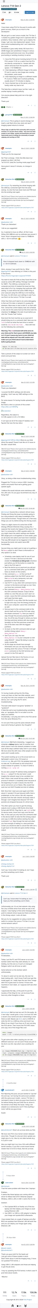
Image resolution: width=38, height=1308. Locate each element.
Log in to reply (30, 12)
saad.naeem (9, 1182)
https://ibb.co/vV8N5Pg (9, 407)
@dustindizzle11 (6, 1130)
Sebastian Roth (10, 179)
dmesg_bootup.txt (7, 864)
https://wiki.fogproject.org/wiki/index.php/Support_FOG (17, 207)
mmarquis (8, 20)
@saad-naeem (6, 1248)
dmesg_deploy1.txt (7, 866)
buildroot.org (5, 761)
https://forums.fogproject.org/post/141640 (16, 276)
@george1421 (6, 152)
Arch (20, 1019)
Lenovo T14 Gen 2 (21, 256)
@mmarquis (5, 121)
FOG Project (27, 1299)
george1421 (9, 115)
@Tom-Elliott (15, 440)
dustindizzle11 (9, 1090)
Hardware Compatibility (9, 9)
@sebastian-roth (7, 222)
